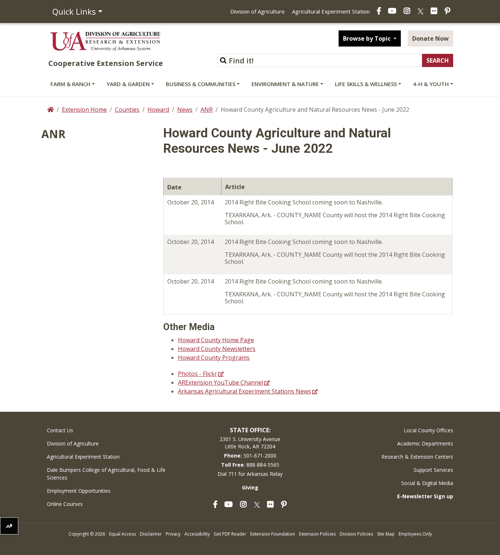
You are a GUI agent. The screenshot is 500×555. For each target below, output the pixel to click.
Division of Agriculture (257, 11)
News (185, 110)
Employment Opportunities (79, 490)
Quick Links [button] (74, 11)
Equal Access (122, 534)
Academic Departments (425, 443)
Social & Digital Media (427, 483)
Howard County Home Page (216, 340)
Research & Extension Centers (417, 456)
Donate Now (430, 38)
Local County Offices (428, 430)
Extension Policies (317, 534)
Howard (158, 110)
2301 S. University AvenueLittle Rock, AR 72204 (250, 443)
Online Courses (65, 503)
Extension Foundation (272, 534)
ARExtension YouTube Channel (220, 382)
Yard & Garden (128, 84)
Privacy (173, 534)
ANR (207, 110)
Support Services (433, 469)
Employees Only (415, 534)
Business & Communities (200, 84)
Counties (127, 110)
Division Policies (356, 534)
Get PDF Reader (230, 534)
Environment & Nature (285, 84)
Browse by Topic (367, 38)
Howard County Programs (214, 358)
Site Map (386, 534)
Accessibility (197, 534)
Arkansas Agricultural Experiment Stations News (244, 391)
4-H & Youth (431, 84)
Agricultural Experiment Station (331, 11)
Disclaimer (151, 534)
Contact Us (60, 430)
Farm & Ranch (70, 84)
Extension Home (84, 110)
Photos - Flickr (197, 374)
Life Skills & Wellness (366, 84)
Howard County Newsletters (216, 349)
